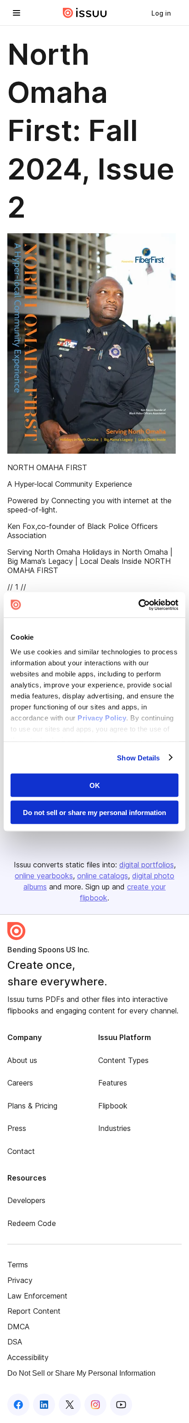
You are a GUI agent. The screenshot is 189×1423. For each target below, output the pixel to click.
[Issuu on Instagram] (95, 1405)
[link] (161, 13)
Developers (26, 1200)
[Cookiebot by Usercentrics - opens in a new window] (138, 605)
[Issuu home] (85, 13)
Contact (21, 1151)
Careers (20, 1082)
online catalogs (102, 875)
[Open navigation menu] (16, 13)
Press (16, 1128)
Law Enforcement (37, 1295)
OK (94, 785)
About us (22, 1060)
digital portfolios (146, 864)
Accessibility (28, 1357)
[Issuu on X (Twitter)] (70, 1405)
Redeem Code (31, 1223)
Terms (17, 1264)
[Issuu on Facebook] (18, 1405)
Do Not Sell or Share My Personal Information (81, 1373)
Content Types (123, 1060)
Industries (114, 1128)
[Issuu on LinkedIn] (44, 1405)
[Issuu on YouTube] (121, 1405)
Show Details (138, 757)
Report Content (34, 1311)
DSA (14, 1341)
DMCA (18, 1326)
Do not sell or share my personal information (94, 812)
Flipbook (113, 1105)
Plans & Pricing (32, 1105)
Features (112, 1082)
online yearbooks (44, 875)
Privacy (20, 1280)
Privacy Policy (102, 717)
